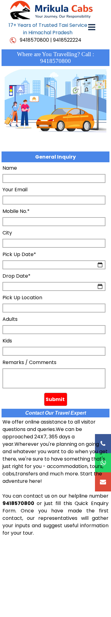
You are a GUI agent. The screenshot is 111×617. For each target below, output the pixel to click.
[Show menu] (91, 27)
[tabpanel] (47, 29)
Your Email (14, 189)
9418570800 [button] (34, 39)
